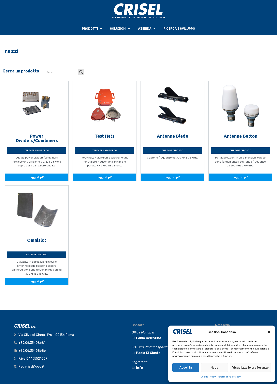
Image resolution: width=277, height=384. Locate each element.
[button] (269, 332)
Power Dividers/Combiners (37, 138)
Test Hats (104, 135)
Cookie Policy (208, 376)
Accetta (185, 367)
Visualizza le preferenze (250, 367)
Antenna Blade (172, 135)
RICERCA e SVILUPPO (179, 28)
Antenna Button (240, 135)
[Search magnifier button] (81, 72)
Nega (214, 367)
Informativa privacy (229, 376)
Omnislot (36, 240)
